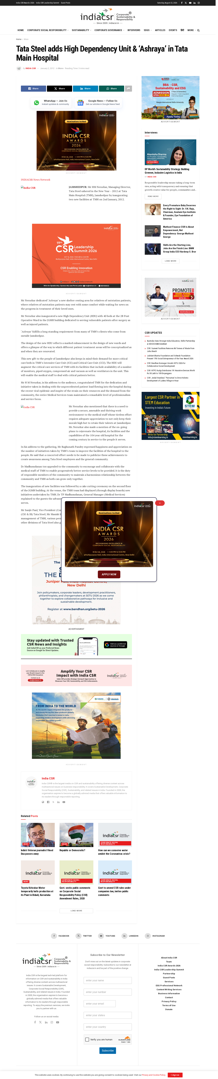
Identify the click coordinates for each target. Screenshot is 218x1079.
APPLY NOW (109, 574)
